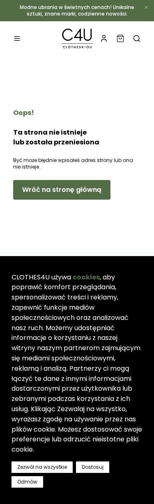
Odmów (27, 481)
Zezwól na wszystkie (42, 467)
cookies (86, 277)
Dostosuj (92, 467)
